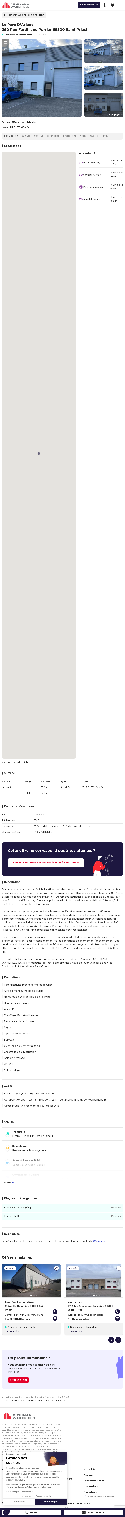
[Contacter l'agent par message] (55, 1318)
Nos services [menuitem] (91, 1486)
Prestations (69, 136)
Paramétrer (19, 1501)
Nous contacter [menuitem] (89, 5)
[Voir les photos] (5, 42)
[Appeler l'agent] (55, 1311)
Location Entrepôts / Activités (40, 1397)
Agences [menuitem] (88, 1475)
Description (52, 136)
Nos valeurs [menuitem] (90, 1492)
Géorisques (99, 1241)
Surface (26, 136)
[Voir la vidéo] (5, 49)
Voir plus (7, 1183)
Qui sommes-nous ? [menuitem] (95, 1481)
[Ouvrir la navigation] (119, 5)
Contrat (38, 136)
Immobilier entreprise (12, 1397)
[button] (6, 1511)
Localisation (11, 136)
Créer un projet (18, 1380)
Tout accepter (51, 1501)
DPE (105, 136)
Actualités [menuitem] (89, 1469)
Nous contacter (96, 1512)
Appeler (34, 1512)
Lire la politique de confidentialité (20, 1492)
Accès (83, 136)
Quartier (94, 136)
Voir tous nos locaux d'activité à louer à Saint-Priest (46, 862)
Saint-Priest (64, 1397)
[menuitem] (105, 4)
